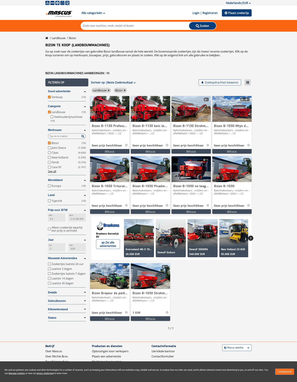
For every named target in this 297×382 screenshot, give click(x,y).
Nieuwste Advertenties (62, 258)
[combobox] (224, 347)
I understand (285, 371)
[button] (66, 82)
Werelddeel (55, 180)
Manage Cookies (17, 373)
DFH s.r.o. (110, 151)
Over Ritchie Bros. (56, 356)
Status (52, 317)
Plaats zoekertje (238, 13)
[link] (109, 109)
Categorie (54, 106)
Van (50, 245)
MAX (71, 215)
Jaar (51, 239)
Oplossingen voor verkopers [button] (110, 351)
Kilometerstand (58, 309)
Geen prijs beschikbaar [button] (107, 145)
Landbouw (58, 38)
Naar (71, 245)
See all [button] (52, 171)
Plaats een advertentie (106, 356)
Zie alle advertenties (108, 244)
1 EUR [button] (136, 312)
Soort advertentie (59, 91)
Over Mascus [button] (53, 351)
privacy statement (45, 373)
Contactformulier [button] (163, 356)
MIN (50, 215)
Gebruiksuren (57, 300)
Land (51, 195)
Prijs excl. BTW (58, 210)
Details (52, 292)
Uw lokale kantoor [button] (163, 351)
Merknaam (55, 130)
